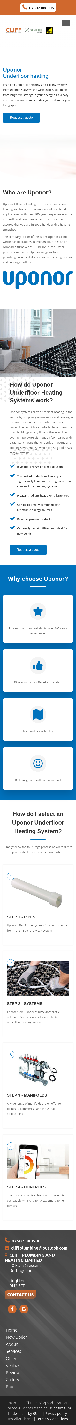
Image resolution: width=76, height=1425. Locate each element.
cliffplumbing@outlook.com (39, 1248)
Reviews (13, 1372)
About (12, 1344)
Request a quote (21, 117)
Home (11, 1329)
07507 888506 (41, 7)
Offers (12, 1358)
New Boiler (16, 1336)
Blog (10, 1386)
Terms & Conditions (52, 1418)
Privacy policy (56, 1413)
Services (13, 1351)
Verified (13, 1365)
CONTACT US (20, 1294)
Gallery (12, 1379)
